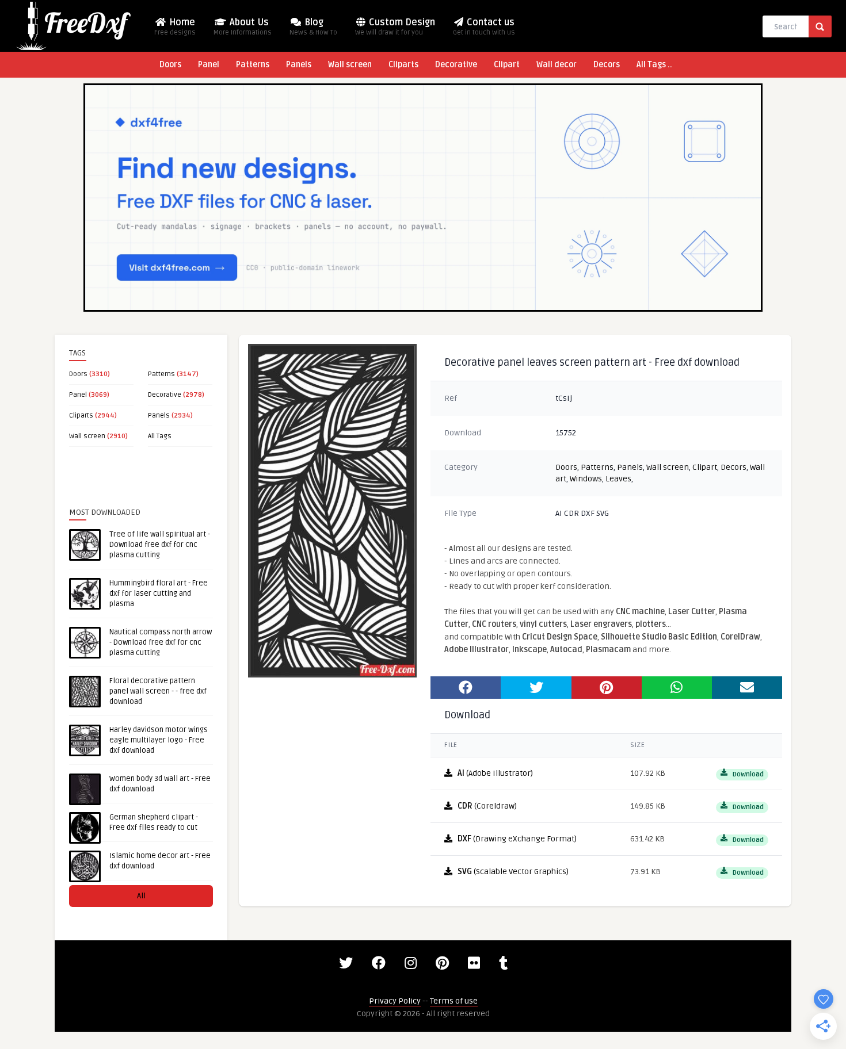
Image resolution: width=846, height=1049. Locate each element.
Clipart (507, 65)
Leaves (618, 479)
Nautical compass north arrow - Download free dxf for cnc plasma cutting (160, 642)
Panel (208, 65)
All (141, 896)
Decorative (456, 65)
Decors (606, 65)
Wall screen (350, 65)
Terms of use (454, 1001)
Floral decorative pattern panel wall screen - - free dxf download (158, 691)
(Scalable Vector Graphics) (513, 871)
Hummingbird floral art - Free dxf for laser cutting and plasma (158, 593)
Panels (298, 65)
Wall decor (556, 65)
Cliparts (403, 65)
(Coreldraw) (487, 806)
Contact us (484, 27)
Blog (313, 27)
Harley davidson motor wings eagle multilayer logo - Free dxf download (158, 740)
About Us (243, 27)
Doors (170, 65)
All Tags (160, 436)
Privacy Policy (395, 1001)
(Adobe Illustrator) (495, 773)
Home (175, 27)
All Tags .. (654, 65)
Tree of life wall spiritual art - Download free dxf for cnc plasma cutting (159, 545)
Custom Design (395, 27)
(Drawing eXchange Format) (517, 839)
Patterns (252, 65)
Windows (586, 479)
